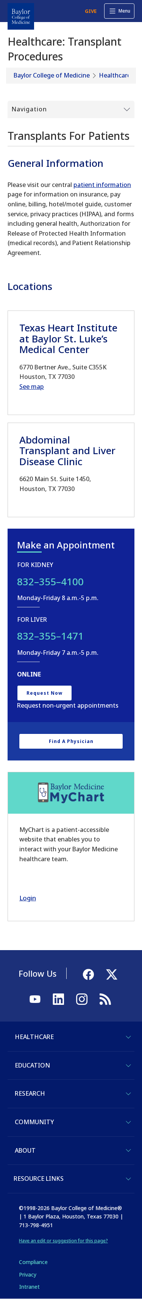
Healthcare (115, 75)
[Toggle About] (128, 1150)
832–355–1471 (50, 636)
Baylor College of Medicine (52, 75)
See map (31, 386)
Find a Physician (71, 741)
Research (30, 1093)
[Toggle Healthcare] (128, 1037)
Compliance (33, 1262)
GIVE (91, 11)
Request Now (44, 693)
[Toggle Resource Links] (128, 1179)
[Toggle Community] (128, 1122)
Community (34, 1122)
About (25, 1150)
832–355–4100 (50, 581)
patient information (102, 185)
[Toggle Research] (128, 1094)
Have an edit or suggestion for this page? (63, 1240)
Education (32, 1065)
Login (27, 897)
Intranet (29, 1286)
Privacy (27, 1274)
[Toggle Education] (128, 1066)
